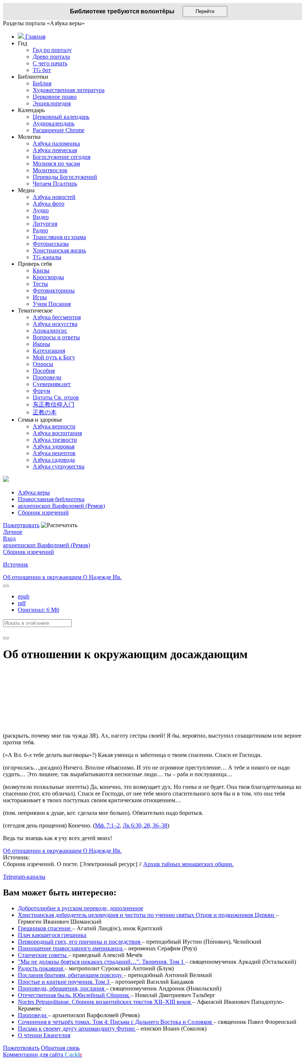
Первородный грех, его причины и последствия (80, 941)
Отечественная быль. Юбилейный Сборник (74, 995)
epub (23, 596)
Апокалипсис (50, 330)
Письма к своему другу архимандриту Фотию (77, 1028)
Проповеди (47, 377)
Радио (40, 230)
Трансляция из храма (59, 237)
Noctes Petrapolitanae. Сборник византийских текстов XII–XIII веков (105, 1002)
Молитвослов (50, 170)
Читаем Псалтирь (55, 183)
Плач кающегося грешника (52, 935)
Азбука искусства (55, 324)
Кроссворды (48, 277)
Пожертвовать (21, 525)
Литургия (45, 224)
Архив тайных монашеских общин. (188, 864)
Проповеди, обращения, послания (62, 988)
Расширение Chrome (58, 130)
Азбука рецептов (54, 453)
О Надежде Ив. (102, 577)
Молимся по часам (56, 163)
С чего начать (50, 63)
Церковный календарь (61, 117)
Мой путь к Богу (54, 357)
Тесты (40, 284)
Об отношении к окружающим (43, 577)
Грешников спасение (45, 928)
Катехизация (49, 350)
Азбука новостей (54, 197)
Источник (15, 564)
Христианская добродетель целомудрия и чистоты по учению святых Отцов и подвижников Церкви (147, 915)
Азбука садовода (54, 460)
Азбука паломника (56, 143)
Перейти (205, 11)
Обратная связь (60, 1048)
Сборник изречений (28, 552)
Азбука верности (54, 426)
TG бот (42, 70)
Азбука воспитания (57, 433)
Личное (12, 532)
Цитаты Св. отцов (56, 397)
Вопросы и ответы (56, 337)
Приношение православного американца (71, 948)
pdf (22, 603)
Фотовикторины (54, 290)
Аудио (41, 210)
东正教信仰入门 (53, 404)
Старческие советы (43, 955)
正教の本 (45, 412)
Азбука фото (48, 203)
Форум (41, 391)
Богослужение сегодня (61, 157)
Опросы (43, 364)
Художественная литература (69, 90)
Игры (40, 297)
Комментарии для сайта (42, 1054)
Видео (41, 217)
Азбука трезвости (55, 440)
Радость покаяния (41, 968)
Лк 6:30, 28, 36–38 (145, 825)
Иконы (41, 344)
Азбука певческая (55, 150)
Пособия (44, 371)
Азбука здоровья (53, 446)
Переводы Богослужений (65, 177)
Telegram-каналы (24, 877)
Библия (42, 83)
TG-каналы (47, 257)
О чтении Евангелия (44, 1035)
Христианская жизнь (59, 250)
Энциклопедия (52, 103)
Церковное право (55, 97)
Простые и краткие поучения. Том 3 (64, 982)
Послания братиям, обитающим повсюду (70, 975)
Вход (9, 538)
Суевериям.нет (52, 384)
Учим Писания (52, 304)
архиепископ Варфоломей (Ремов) (46, 545)
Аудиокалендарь (53, 123)
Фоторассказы (51, 244)
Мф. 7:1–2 (107, 825)
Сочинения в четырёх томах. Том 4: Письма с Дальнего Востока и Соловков (116, 1022)
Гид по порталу (52, 50)
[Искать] (6, 638)
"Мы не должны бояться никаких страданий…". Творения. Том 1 (101, 962)
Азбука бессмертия (57, 317)
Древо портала (51, 56)
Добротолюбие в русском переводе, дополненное (80, 908)
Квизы (41, 270)
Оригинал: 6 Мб (38, 610)
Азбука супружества (58, 466)
